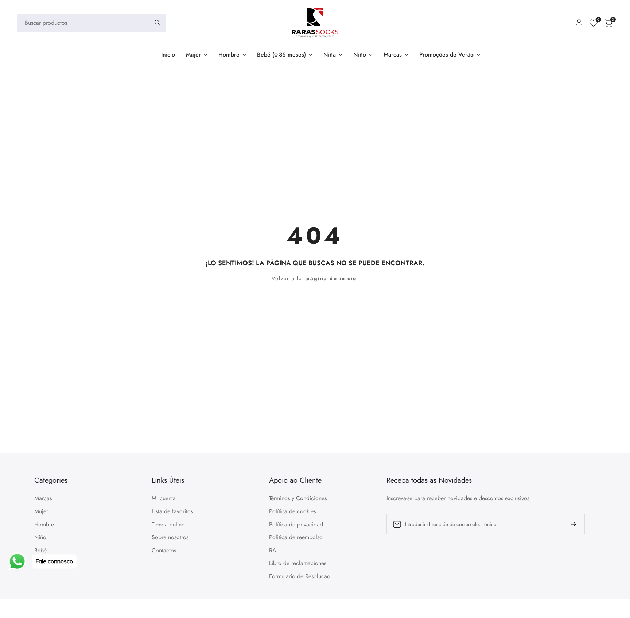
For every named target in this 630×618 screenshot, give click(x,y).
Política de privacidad (296, 524)
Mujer (41, 511)
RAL (274, 550)
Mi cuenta (164, 498)
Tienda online (168, 524)
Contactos (164, 550)
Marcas (43, 498)
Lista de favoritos (172, 511)
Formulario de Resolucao (299, 576)
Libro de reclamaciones (297, 563)
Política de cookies (292, 511)
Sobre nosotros (170, 537)
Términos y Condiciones (298, 498)
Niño (40, 537)
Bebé (40, 550)
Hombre (44, 524)
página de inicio (331, 278)
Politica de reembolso (296, 537)
